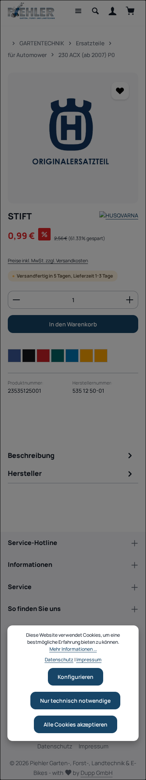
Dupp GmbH (97, 772)
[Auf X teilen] (29, 355)
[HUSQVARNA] (118, 216)
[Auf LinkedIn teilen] (72, 355)
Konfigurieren (75, 676)
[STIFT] (73, 138)
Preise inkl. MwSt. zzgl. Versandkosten (48, 260)
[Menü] (78, 11)
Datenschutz (54, 746)
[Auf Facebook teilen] (14, 355)
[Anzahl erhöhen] (129, 300)
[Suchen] (95, 11)
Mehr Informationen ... (73, 649)
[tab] (71, 457)
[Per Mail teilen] (86, 355)
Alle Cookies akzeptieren (75, 724)
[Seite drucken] (101, 355)
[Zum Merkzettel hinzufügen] (120, 91)
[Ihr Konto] (112, 11)
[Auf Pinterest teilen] (43, 355)
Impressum (94, 746)
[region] (73, 138)
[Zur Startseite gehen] (31, 11)
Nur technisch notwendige (75, 700)
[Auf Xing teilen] (57, 355)
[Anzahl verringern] (16, 300)
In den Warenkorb (73, 324)
